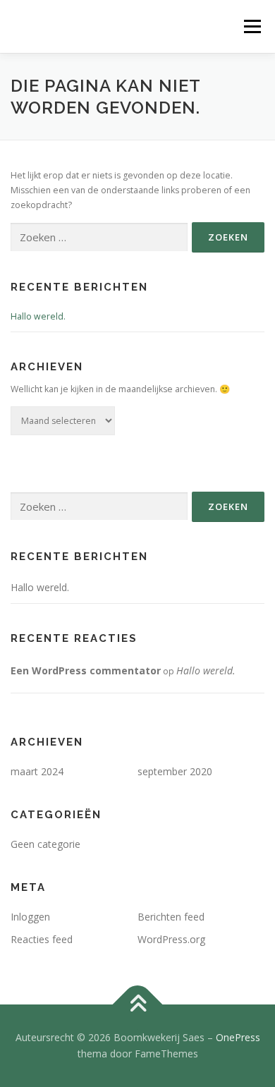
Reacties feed (42, 939)
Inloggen (30, 916)
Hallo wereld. (38, 316)
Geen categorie (45, 844)
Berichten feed (171, 916)
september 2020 (175, 771)
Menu (251, 26)
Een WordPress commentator (86, 670)
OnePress (238, 1037)
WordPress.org (171, 939)
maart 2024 (37, 771)
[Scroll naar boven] (138, 1004)
